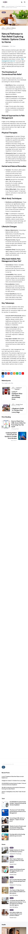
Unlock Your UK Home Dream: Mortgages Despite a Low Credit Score (17, 871)
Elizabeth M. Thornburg (15, 853)
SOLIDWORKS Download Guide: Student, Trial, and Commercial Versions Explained (14, 784)
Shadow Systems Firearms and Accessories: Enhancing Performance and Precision (18, 827)
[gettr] (23, 373)
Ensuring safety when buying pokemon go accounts (17, 835)
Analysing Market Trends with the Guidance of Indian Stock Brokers (11, 435)
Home (3, 6)
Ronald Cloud (19, 404)
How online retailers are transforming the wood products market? (16, 914)
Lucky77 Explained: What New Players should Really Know (17, 395)
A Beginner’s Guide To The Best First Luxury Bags (18, 410)
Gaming (5, 388)
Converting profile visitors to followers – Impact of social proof (17, 819)
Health (3, 12)
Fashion (5, 405)
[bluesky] (3, 376)
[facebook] (6, 373)
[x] (3, 373)
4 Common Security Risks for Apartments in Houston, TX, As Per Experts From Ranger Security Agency (18, 903)
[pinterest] (8, 373)
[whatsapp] (17, 373)
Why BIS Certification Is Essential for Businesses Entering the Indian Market (13, 788)
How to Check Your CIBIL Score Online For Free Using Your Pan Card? (18, 424)
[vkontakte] (11, 373)
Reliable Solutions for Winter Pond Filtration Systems (17, 850)
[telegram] (20, 373)
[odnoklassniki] (14, 373)
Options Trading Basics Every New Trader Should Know (13, 792)
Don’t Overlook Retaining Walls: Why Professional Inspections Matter (18, 881)
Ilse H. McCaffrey (14, 895)
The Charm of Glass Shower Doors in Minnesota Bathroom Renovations (17, 891)
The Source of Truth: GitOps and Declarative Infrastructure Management (18, 811)
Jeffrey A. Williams (11, 28)
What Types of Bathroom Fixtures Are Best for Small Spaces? (16, 860)
